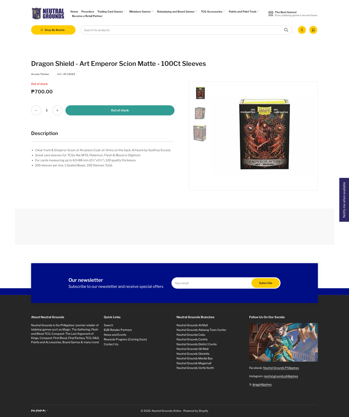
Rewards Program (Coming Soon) (125, 339)
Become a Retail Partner (87, 16)
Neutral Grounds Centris (192, 339)
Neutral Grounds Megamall (194, 363)
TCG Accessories (211, 11)
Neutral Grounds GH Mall (192, 348)
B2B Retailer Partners (118, 329)
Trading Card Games (110, 11)
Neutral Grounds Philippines (281, 367)
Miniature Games (140, 11)
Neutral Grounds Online (166, 410)
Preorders (87, 11)
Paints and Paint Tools (242, 11)
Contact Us (111, 344)
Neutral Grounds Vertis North (195, 367)
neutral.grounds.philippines (281, 376)
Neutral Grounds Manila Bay (195, 358)
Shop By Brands (55, 30)
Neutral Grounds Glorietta (193, 353)
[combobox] (186, 30)
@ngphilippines (262, 384)
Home (74, 11)
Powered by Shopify (195, 410)
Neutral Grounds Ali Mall (192, 325)
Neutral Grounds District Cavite (197, 344)
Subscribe (265, 283)
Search (108, 325)
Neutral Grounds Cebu (191, 334)
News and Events (115, 334)
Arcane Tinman (40, 74)
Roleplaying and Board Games (175, 11)
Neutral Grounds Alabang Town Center (201, 329)
